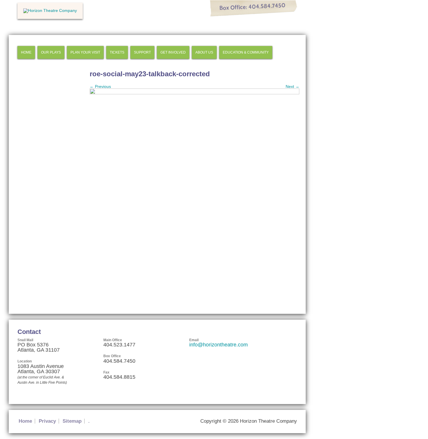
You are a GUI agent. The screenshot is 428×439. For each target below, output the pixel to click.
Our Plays (51, 52)
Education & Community (246, 52)
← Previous (100, 86)
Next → (292, 86)
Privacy (47, 421)
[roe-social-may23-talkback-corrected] (194, 93)
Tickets (117, 52)
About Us (204, 52)
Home (26, 52)
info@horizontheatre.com (218, 345)
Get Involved (173, 52)
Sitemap (72, 421)
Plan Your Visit (85, 52)
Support (142, 52)
